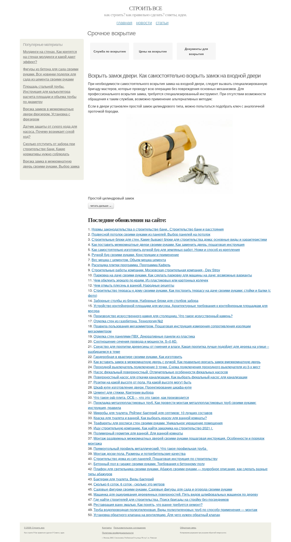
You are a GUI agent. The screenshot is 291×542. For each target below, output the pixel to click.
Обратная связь (188, 527)
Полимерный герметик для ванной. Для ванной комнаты (138, 433)
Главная (124, 22)
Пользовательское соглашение (130, 527)
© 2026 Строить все (34, 527)
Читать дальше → (101, 205)
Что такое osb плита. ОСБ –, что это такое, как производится (141, 397)
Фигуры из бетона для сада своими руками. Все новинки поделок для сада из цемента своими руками (50, 74)
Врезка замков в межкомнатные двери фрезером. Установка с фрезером (48, 114)
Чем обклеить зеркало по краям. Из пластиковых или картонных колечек (151, 280)
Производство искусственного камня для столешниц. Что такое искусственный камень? (163, 315)
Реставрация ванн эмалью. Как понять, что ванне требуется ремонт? (148, 504)
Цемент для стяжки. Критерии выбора (124, 392)
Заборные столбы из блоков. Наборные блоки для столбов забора (146, 300)
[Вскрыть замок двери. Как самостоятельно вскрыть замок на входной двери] (179, 154)
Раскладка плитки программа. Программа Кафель (131, 264)
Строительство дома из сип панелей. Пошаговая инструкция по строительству (156, 458)
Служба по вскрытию (110, 51)
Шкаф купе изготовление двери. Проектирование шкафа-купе (143, 387)
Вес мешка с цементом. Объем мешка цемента (129, 259)
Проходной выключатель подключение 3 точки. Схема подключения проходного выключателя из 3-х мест (177, 366)
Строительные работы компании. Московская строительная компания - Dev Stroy (156, 269)
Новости (144, 22)
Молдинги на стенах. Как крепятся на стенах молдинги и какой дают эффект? (50, 57)
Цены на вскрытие (153, 51)
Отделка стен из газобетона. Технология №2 (128, 320)
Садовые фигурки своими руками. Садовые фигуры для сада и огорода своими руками (163, 489)
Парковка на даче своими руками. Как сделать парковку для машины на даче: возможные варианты (173, 275)
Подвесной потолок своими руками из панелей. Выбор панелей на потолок (151, 234)
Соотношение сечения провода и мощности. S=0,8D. (135, 341)
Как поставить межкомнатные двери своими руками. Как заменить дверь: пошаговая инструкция (168, 244)
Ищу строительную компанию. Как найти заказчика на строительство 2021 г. (153, 428)
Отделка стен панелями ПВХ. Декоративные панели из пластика (144, 336)
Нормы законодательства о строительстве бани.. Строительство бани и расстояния (158, 229)
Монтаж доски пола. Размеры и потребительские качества (140, 453)
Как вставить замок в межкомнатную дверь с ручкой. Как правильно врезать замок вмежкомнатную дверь (177, 361)
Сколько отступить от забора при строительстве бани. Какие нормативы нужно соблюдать (49, 149)
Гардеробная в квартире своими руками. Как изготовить (138, 356)
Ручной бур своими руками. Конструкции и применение (135, 254)
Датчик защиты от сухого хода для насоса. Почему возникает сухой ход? (50, 132)
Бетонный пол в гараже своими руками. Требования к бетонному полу (149, 463)
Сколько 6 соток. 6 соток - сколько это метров (129, 484)
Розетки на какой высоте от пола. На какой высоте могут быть (142, 382)
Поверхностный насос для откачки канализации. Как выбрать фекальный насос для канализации (170, 377)
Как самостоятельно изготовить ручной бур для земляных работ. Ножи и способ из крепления (166, 249)
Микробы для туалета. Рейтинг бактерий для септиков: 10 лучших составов (153, 412)
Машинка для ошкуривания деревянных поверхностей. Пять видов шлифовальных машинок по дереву (176, 494)
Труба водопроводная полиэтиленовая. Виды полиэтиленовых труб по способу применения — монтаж (175, 509)
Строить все (145, 8)
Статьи (162, 22)
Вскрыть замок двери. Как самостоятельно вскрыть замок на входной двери (174, 75)
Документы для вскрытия (196, 51)
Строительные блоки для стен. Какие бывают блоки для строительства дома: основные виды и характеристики (179, 239)
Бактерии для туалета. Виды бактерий (124, 479)
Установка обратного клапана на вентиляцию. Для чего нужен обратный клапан (157, 514)
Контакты (107, 527)
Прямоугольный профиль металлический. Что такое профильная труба (151, 448)
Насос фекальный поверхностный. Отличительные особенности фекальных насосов (161, 371)
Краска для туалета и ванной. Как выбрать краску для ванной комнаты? (150, 417)
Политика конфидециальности (118, 532)
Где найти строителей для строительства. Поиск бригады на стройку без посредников (161, 499)
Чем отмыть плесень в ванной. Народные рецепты (134, 285)
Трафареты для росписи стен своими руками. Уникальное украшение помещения (158, 422)
